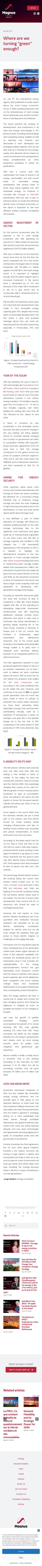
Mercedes (18, 888)
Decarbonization (21, 1460)
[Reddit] (14, 1213)
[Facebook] (5, 1213)
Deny (21, 1558)
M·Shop (21, 1501)
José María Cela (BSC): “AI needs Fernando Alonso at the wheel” (29, 1305)
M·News (21, 1476)
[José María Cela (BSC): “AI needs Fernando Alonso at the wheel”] (11, 1306)
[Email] (23, 1216)
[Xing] (5, 1216)
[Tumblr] (32, 1213)
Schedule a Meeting (21, 1496)
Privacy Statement (25, 1563)
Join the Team (21, 1486)
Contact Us (21, 1491)
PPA (33, 446)
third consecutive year (26, 682)
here (31, 513)
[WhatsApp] (23, 1213)
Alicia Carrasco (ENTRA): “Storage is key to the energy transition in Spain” (30, 1245)
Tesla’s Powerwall (15, 560)
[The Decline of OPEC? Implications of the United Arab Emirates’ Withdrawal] (11, 1322)
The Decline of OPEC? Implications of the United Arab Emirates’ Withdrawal (30, 1323)
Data (21, 1465)
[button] (39, 1530)
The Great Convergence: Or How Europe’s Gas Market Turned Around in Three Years (11, 1420)
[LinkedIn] (19, 1213)
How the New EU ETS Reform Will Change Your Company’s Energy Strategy (30, 1264)
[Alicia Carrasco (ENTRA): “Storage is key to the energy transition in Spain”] (11, 1246)
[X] (10, 1213)
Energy (21, 1455)
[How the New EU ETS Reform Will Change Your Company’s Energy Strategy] (11, 1264)
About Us (21, 1480)
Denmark (34, 194)
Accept (21, 1551)
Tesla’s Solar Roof (21, 388)
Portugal (21, 194)
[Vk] (36, 1213)
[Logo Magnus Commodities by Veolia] (8, 5)
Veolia (21, 1470)
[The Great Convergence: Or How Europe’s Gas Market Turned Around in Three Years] (10, 1401)
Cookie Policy (13, 1563)
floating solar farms (16, 391)
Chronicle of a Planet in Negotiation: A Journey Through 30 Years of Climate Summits (31, 1422)
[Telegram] (28, 1213)
